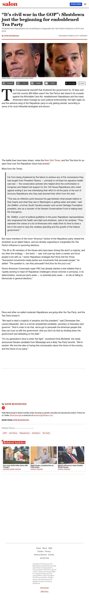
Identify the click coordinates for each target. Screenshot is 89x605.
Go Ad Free (44, 558)
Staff (50, 548)
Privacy (48, 551)
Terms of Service (40, 555)
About (44, 548)
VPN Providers (44, 588)
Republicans (24, 433)
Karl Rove (13, 433)
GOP (5, 433)
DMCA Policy (44, 591)
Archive (51, 555)
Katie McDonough (11, 36)
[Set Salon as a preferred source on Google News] (70, 83)
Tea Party (46, 433)
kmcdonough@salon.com (43, 415)
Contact (40, 551)
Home (38, 548)
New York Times (52, 160)
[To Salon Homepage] (10, 4)
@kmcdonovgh (15, 415)
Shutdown (36, 433)
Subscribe (76, 4)
